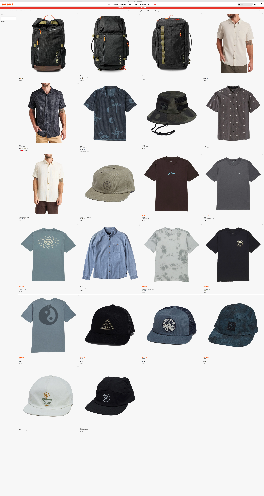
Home (2, 11)
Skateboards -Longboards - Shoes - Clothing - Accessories (16, 11)
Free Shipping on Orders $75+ (132, 1)
